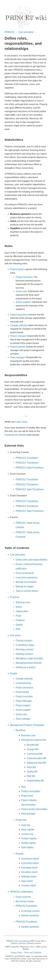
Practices (14, 597)
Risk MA (31, 776)
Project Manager (24, 701)
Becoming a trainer (25, 901)
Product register (29, 838)
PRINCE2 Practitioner (27, 462)
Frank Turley (21, 422)
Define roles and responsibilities (31, 559)
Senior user (21, 291)
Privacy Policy (16, 952)
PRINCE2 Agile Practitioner (30, 467)
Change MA (33, 749)
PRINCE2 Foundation (27, 458)
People (13, 673)
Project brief (27, 796)
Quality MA (32, 771)
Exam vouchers (23, 897)
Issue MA (31, 767)
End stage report (29, 867)
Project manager (18, 336)
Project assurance (19, 314)
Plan (23, 787)
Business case (23, 602)
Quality (19, 624)
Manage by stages (25, 586)
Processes (15, 635)
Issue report (27, 881)
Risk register (27, 847)
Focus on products (25, 573)
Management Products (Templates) (27, 725)
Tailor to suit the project (27, 591)
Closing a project (24, 640)
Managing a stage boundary (29, 658)
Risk (18, 629)
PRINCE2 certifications (21, 891)
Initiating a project (24, 654)
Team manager (17, 357)
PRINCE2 (9, 32)
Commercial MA (35, 754)
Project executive (24, 277)
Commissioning (23, 683)
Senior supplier (23, 302)
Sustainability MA (35, 780)
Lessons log (27, 834)
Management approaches (33, 740)
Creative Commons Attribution (23, 943)
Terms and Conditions (32, 952)
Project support (17, 346)
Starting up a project (25, 667)
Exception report (29, 872)
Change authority (18, 325)
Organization (22, 611)
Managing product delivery (29, 663)
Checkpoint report (30, 858)
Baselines (21, 730)
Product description (30, 791)
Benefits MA (33, 745)
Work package (28, 813)
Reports (19, 853)
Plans (18, 615)
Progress (20, 620)
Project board (16, 269)
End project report (30, 863)
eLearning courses (30, 911)
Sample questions (30, 915)
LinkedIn (21, 435)
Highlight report (28, 876)
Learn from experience (27, 577)
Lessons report (28, 885)
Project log (21, 820)
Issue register (27, 829)
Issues (19, 607)
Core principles (25, 32)
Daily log (25, 825)
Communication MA (36, 758)
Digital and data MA (36, 762)
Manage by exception (26, 582)
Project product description (34, 809)
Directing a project (25, 649)
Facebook (9, 435)
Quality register (28, 843)
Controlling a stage (25, 645)
